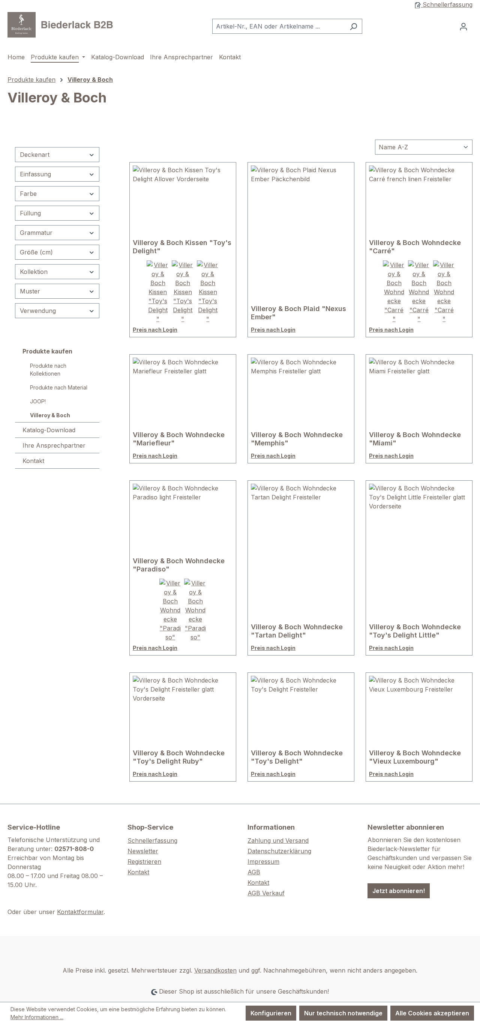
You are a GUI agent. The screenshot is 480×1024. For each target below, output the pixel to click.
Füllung (30, 213)
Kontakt (33, 461)
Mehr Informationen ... (36, 1017)
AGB (254, 872)
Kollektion (34, 271)
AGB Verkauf (266, 893)
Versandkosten (215, 970)
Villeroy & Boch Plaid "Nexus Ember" (298, 313)
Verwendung (38, 310)
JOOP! (38, 401)
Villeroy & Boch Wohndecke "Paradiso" (179, 565)
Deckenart (35, 154)
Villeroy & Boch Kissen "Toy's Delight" (182, 247)
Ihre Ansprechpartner (54, 445)
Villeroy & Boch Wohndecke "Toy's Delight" (297, 757)
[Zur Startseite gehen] (64, 25)
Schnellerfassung (446, 4)
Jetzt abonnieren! (398, 891)
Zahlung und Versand (278, 840)
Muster (30, 291)
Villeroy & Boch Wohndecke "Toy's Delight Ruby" (179, 757)
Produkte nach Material (58, 387)
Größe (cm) (36, 252)
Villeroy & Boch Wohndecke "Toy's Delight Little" (415, 631)
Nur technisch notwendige (343, 1013)
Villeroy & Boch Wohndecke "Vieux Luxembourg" (415, 757)
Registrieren (144, 861)
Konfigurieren (270, 1013)
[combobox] (278, 26)
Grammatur (36, 232)
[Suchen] (353, 26)
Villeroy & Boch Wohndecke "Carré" (415, 247)
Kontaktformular (80, 912)
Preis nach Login (155, 329)
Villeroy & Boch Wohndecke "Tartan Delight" (297, 631)
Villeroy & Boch (50, 415)
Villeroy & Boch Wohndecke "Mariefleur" (179, 439)
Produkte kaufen (47, 351)
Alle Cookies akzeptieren (432, 1013)
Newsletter (143, 851)
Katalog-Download (48, 430)
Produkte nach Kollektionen (48, 369)
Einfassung (35, 174)
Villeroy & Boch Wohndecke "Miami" (415, 439)
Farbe (28, 193)
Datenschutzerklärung (279, 851)
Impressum (263, 861)
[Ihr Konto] (463, 26)
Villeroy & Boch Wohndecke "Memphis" (297, 439)
